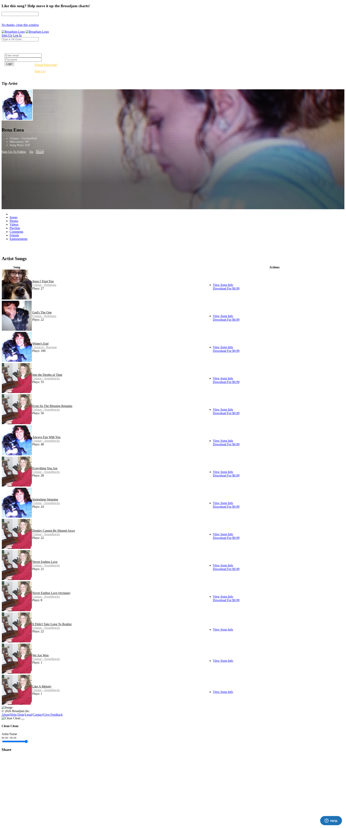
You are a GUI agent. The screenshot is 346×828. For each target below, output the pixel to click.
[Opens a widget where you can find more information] (331, 821)
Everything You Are (44, 468)
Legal (28, 714)
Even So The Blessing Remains (52, 406)
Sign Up (40, 71)
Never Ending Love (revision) (51, 593)
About (6, 714)
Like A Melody (41, 686)
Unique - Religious (44, 285)
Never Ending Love (44, 561)
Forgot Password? (46, 65)
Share (39, 151)
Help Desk (17, 714)
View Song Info (223, 285)
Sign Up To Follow (14, 151)
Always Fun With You (46, 437)
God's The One (42, 312)
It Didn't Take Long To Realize (52, 624)
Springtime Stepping (45, 499)
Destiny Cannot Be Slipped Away (53, 530)
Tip (31, 151)
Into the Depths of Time (47, 374)
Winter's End (40, 343)
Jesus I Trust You (43, 281)
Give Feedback (53, 714)
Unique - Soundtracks (46, 378)
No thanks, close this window (20, 25)
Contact (38, 714)
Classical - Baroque (44, 347)
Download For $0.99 (226, 288)
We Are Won (40, 655)
